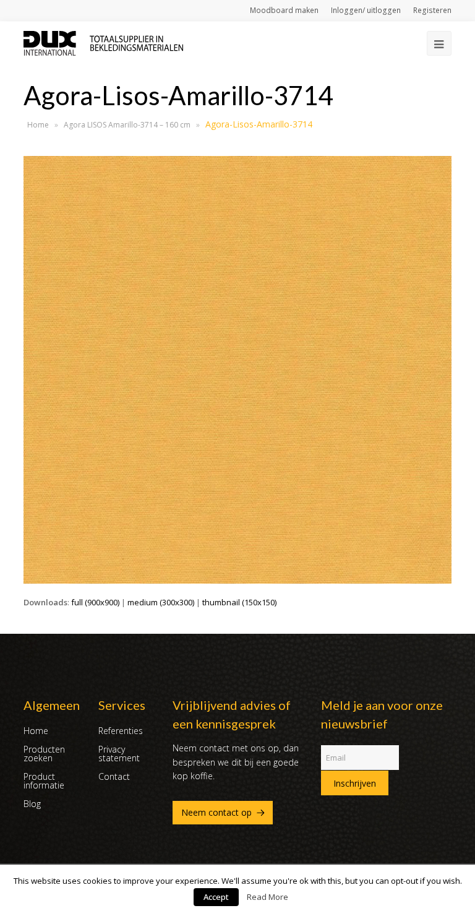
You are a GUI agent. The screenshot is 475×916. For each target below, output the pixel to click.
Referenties (120, 731)
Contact (114, 776)
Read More (267, 896)
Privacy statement (119, 753)
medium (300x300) (160, 602)
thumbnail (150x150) (239, 602)
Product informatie (44, 781)
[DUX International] (103, 42)
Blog (32, 804)
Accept (216, 896)
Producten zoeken (44, 753)
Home (38, 124)
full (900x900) (95, 602)
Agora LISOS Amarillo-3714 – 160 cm (127, 124)
